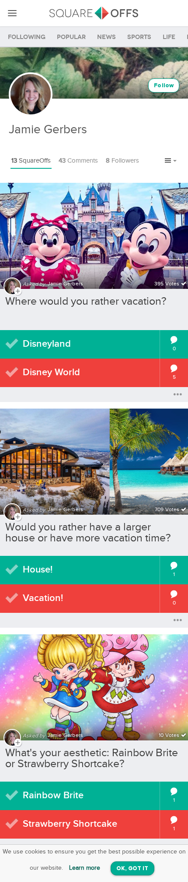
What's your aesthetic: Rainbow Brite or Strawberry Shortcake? (91, 758)
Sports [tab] (139, 37)
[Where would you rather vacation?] (94, 230)
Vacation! (43, 598)
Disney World (51, 372)
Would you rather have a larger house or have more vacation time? (88, 532)
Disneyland (47, 344)
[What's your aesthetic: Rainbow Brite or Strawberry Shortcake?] (94, 682)
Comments (78, 160)
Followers (122, 160)
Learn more (84, 867)
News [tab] (106, 37)
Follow (164, 86)
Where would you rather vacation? (86, 301)
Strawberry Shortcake (70, 824)
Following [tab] (26, 37)
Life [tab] (169, 37)
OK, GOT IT (132, 868)
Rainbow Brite (53, 795)
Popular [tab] (71, 37)
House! (37, 570)
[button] (171, 161)
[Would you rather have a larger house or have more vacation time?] (94, 456)
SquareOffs (31, 160)
